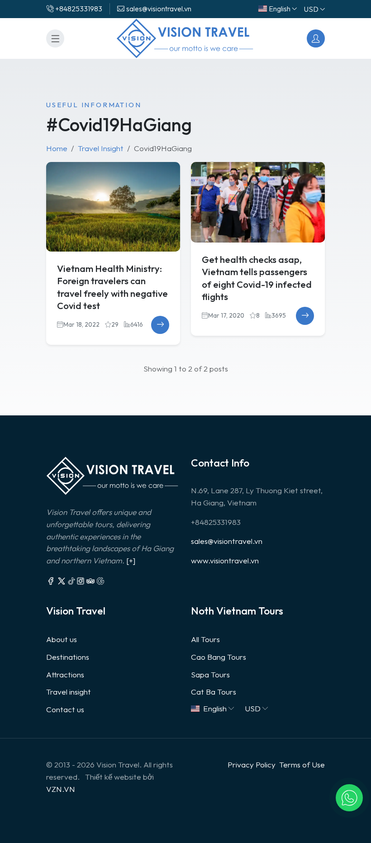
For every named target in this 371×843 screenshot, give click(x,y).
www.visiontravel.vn (225, 560)
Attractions (65, 674)
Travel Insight (101, 148)
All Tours (205, 639)
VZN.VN (60, 789)
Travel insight (68, 691)
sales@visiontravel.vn (226, 541)
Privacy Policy (252, 764)
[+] (130, 560)
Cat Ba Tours (213, 691)
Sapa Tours (210, 674)
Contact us (65, 709)
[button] (349, 797)
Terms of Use (302, 764)
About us (61, 639)
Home (56, 148)
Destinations (67, 657)
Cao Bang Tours (218, 657)
